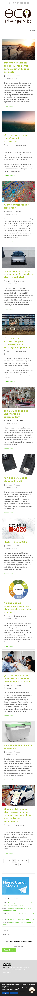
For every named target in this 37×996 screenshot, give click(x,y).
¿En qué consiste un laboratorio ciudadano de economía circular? (17, 678)
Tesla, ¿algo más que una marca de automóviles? (16, 413)
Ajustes (22, 993)
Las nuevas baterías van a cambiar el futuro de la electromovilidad (18, 274)
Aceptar (5, 993)
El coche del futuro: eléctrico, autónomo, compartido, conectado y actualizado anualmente (18, 815)
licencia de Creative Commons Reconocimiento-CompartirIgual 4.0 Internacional (16, 969)
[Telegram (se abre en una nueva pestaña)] (28, 3)
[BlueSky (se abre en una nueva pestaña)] (25, 3)
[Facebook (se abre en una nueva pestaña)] (12, 3)
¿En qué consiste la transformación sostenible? (15, 138)
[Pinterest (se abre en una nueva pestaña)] (15, 3)
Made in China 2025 (15, 542)
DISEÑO (18, 76)
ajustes (15, 989)
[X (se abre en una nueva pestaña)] (9, 3)
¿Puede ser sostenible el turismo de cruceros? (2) (21, 919)
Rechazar (14, 993)
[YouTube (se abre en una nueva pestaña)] (21, 3)
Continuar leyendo (9, 106)
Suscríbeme (9, 950)
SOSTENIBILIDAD (21, 145)
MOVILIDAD (19, 281)
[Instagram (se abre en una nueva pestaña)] (18, 3)
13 (16, 864)
